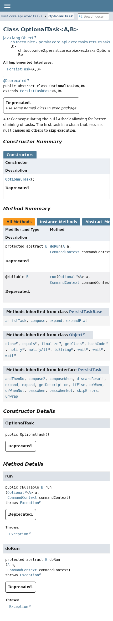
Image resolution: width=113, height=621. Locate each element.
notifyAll (38, 349)
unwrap (11, 396)
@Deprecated (14, 81)
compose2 (36, 379)
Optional (66, 277)
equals (28, 344)
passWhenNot (61, 390)
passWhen (36, 390)
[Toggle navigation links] (7, 5)
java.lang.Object (18, 38)
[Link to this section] (66, 141)
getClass (73, 344)
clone (10, 344)
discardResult (90, 379)
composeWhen (61, 379)
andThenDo (14, 379)
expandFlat (76, 321)
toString (62, 349)
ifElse (79, 385)
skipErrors (87, 390)
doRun (55, 246)
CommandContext (64, 252)
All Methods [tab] (19, 222)
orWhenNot (14, 390)
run (53, 277)
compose (37, 321)
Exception (29, 503)
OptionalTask (60, 16)
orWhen (95, 385)
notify (15, 349)
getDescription (53, 385)
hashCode (96, 344)
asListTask (15, 321)
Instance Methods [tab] (58, 222)
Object (76, 335)
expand (55, 321)
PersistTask (18, 69)
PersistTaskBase (36, 91)
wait (82, 349)
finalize (50, 344)
